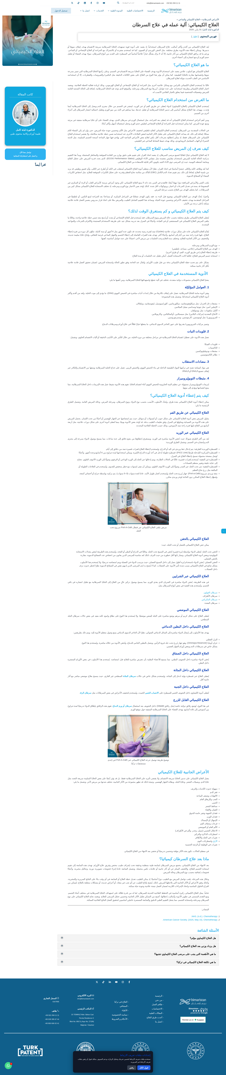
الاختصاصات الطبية (135, 11)
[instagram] (98, 3)
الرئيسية (151, 11)
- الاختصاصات (157, 1009)
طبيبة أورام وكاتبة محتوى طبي (25, 133)
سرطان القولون (210, 592)
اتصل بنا (86, 11)
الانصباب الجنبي (152, 693)
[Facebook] (91, 3)
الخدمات (100, 11)
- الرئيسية (159, 996)
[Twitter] (72, 3)
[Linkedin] (85, 3)
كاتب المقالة (25, 94)
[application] (109, 10)
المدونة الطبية (116, 11)
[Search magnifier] (118, 2)
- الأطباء (125, 1010)
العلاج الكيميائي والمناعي (189, 19)
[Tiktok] (78, 3)
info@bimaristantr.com (85, 999)
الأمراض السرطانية (210, 19)
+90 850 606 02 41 (52, 1023)
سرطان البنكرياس (209, 599)
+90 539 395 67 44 (52, 1019)
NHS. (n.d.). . (204, 916)
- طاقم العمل (157, 1004)
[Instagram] (123, 982)
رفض (131, 1068)
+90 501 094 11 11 (52, 1015)
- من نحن (159, 1000)
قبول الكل (143, 1068)
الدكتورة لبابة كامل (211, 29)
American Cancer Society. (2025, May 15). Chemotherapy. (190, 920)
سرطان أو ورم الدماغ (122, 706)
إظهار (195, 36)
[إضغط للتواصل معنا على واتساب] (8, 1065)
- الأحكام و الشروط (120, 1019)
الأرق (215, 841)
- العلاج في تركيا (121, 1002)
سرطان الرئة (85, 693)
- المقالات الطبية (156, 1013)
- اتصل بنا (159, 1022)
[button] (127, 5)
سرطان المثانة (129, 676)
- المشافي (124, 1006)
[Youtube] (104, 3)
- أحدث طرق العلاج (155, 1017)
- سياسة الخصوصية (120, 1015)
